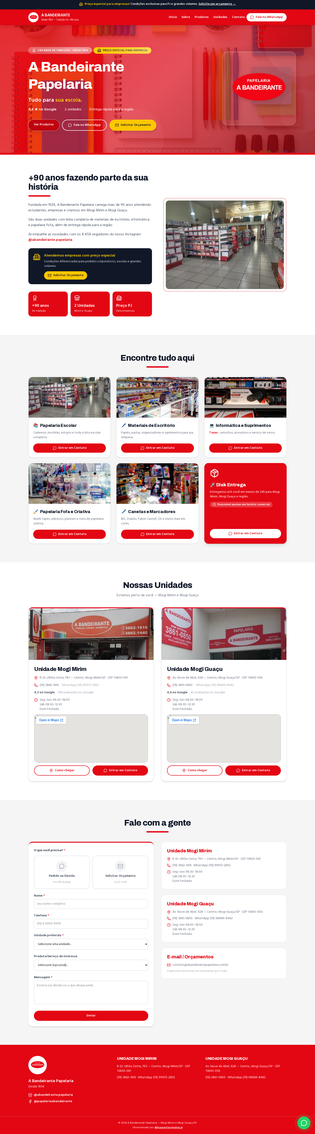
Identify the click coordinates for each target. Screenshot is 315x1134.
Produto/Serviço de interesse (55, 956)
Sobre (185, 17)
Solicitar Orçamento (136, 125)
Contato (238, 17)
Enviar (91, 1015)
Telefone (41, 915)
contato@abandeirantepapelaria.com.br (200, 965)
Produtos (202, 17)
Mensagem (43, 977)
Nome (39, 896)
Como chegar (64, 770)
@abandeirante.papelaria (50, 240)
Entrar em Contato (72, 448)
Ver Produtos (44, 124)
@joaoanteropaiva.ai (169, 1127)
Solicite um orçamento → (217, 4)
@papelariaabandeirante (53, 1101)
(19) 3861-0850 (182, 685)
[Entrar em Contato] (303, 1122)
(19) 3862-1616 (49, 685)
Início (173, 17)
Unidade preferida (49, 935)
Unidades (220, 17)
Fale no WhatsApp (269, 17)
